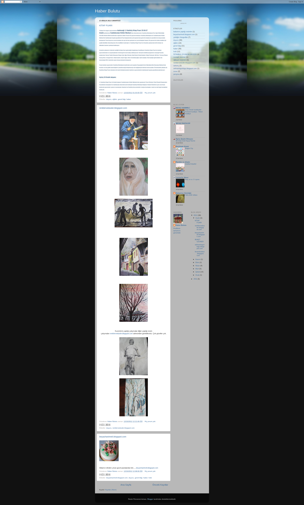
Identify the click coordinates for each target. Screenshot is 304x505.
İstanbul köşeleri (190, 164)
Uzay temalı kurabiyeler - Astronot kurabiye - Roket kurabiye (194, 112)
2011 (196, 279)
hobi (150, 478)
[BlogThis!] (102, 96)
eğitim (114, 99)
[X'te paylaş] (105, 96)
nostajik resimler (179, 57)
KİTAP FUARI (105, 25)
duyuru (109, 99)
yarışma (176, 74)
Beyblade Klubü (182, 146)
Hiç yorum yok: (150, 93)
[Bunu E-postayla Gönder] (100, 96)
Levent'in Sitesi (182, 177)
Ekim (197, 262)
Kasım (198, 259)
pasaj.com (183, 23)
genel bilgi (122, 99)
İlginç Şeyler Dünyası (184, 139)
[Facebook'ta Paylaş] (107, 96)
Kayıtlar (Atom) (110, 490)
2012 (196, 215)
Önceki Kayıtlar (160, 485)
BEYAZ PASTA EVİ (183, 123)
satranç (176, 66)
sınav (175, 71)
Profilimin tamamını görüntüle (176, 231)
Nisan (197, 266)
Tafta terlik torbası (191, 195)
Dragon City (189, 148)
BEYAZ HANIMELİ (183, 108)
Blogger (150, 499)
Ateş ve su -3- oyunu (192, 179)
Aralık (197, 218)
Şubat (197, 272)
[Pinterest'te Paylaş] (109, 96)
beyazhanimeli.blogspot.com (112, 437)
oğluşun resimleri (179, 60)
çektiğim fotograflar (180, 37)
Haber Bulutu (181, 225)
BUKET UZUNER (199, 240)
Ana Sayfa (126, 485)
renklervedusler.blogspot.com (113, 108)
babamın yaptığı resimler (182, 31)
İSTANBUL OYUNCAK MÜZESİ (185, 54)
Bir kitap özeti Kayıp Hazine (185, 141)
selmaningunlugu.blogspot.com (185, 68)
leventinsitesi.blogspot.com (199, 253)
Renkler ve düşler (183, 162)
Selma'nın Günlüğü (183, 193)
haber (128, 99)
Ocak (197, 275)
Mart (197, 269)
